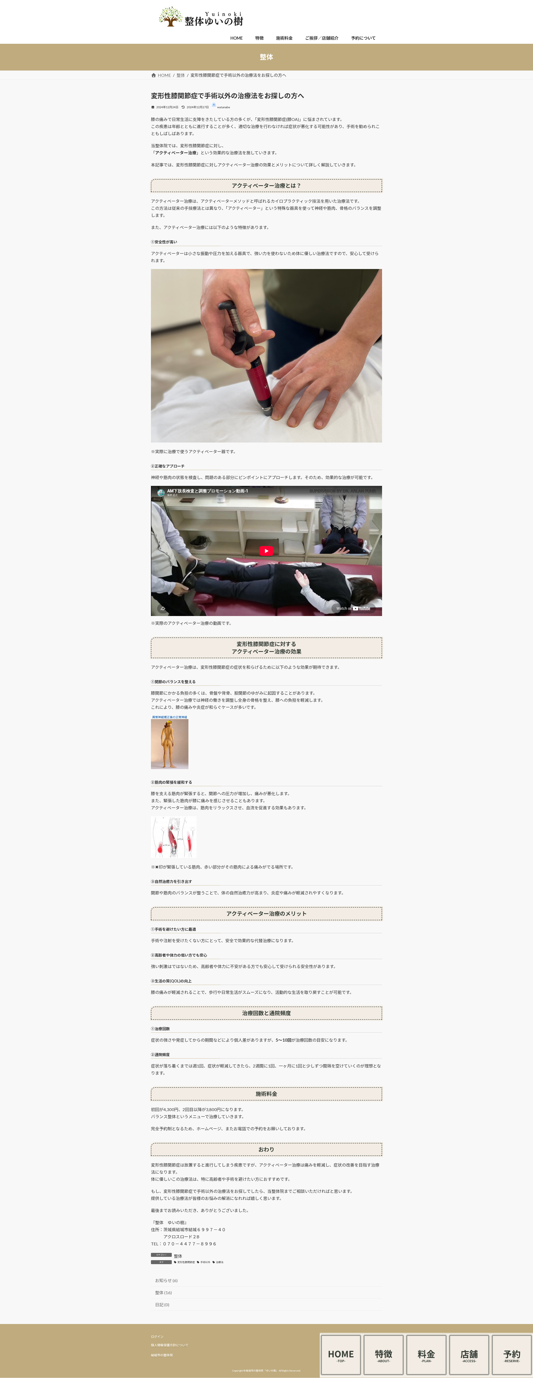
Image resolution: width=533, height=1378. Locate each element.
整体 (178, 1256)
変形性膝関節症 (186, 1262)
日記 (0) (162, 1304)
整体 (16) (163, 1292)
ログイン (157, 1336)
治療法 (219, 1262)
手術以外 (205, 1262)
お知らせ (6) (166, 1280)
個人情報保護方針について (169, 1345)
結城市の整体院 (162, 1355)
